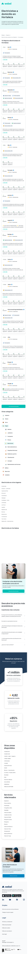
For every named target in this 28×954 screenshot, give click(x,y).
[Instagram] (24, 900)
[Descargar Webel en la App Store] (6, 895)
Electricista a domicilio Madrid (9, 37)
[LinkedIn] (3, 900)
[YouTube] (10, 900)
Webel (3, 35)
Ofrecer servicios (13, 875)
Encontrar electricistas (13, 591)
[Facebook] (17, 900)
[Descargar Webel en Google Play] (16, 895)
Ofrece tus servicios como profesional (10, 909)
